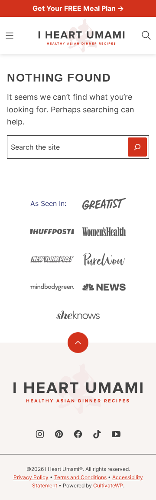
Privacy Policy (31, 477)
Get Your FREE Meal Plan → (78, 8)
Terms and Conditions (80, 477)
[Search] (146, 35)
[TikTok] (97, 434)
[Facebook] (78, 434)
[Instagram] (39, 434)
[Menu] (9, 35)
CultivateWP (108, 485)
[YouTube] (116, 434)
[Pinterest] (58, 434)
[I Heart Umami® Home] (81, 35)
